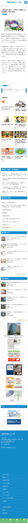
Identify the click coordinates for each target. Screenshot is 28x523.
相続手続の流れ (6, 480)
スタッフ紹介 (5, 492)
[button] (2, 2)
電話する (3, 521)
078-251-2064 (7, 444)
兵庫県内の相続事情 (6, 209)
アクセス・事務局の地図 (8, 498)
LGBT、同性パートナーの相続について (11, 221)
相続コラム (4, 14)
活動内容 (5, 489)
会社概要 (5, 501)
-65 (10, 85)
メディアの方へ (6, 495)
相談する (10, 521)
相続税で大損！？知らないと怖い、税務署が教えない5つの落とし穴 (14, 192)
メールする (17, 521)
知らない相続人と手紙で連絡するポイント (11, 218)
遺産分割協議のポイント (7, 227)
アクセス (24, 521)
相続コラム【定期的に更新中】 (9, 202)
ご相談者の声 (5, 486)
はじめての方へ (6, 474)
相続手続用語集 (5, 215)
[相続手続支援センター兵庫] (14, 2)
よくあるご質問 (6, 483)
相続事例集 (4, 212)
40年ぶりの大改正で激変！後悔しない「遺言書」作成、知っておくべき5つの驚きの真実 (13, 183)
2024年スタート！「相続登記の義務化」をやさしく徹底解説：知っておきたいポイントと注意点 (14, 174)
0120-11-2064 (7, 442)
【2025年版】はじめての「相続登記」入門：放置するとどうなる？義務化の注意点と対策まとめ (14, 188)
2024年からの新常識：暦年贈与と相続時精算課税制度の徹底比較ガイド (14, 179)
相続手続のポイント (6, 224)
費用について (5, 477)
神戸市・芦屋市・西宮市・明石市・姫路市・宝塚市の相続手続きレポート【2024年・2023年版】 (14, 206)
